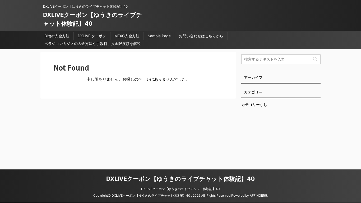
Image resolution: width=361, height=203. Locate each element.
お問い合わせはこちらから (201, 36)
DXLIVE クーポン (92, 36)
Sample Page (159, 36)
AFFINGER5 (258, 195)
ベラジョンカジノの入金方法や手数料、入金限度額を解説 (92, 43)
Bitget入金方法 (57, 36)
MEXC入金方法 (127, 36)
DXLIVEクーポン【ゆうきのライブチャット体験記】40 (180, 178)
